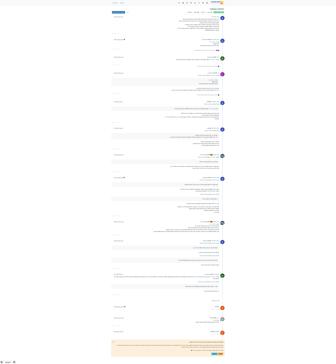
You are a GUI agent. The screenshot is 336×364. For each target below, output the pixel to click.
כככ (218, 318)
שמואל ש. (216, 274)
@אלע (208, 101)
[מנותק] (222, 156)
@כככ (211, 331)
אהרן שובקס (216, 154)
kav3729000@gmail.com (172, 117)
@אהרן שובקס (206, 177)
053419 (217, 306)
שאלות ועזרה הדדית (218, 12)
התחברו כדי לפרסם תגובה (118, 12)
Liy (218, 73)
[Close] (113, 342)
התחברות (214, 353)
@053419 (212, 318)
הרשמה (220, 353)
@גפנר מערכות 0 (206, 39)
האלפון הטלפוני (202, 75)
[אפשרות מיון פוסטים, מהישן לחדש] (127, 12)
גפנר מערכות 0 (215, 16)
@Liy (208, 128)
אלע (218, 57)
